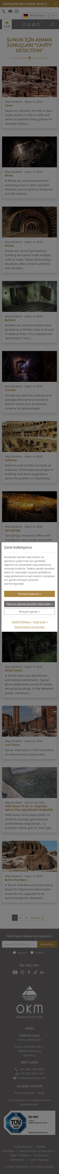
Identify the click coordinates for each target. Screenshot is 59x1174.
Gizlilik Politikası (21, 622)
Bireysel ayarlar (28, 611)
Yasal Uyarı (39, 622)
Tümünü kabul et (28, 594)
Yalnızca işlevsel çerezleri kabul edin (28, 604)
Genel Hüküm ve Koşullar (29, 627)
